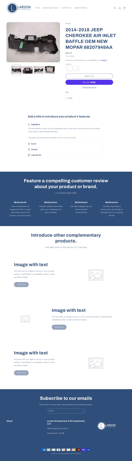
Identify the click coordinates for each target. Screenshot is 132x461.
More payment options (89, 87)
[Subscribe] (83, 411)
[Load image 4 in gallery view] (50, 70)
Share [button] (70, 98)
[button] (115, 8)
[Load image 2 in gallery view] (28, 70)
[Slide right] (57, 70)
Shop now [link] (21, 284)
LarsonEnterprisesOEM (62, 453)
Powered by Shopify (75, 453)
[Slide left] (8, 70)
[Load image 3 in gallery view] (39, 70)
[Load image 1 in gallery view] (17, 70)
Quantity (68, 64)
